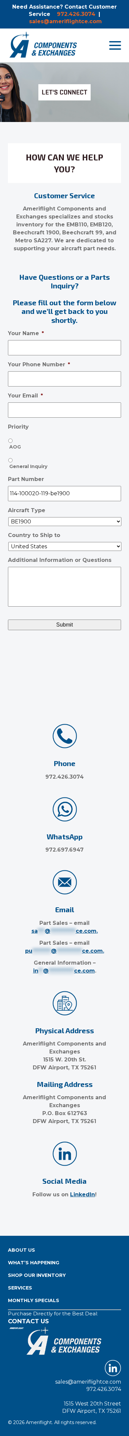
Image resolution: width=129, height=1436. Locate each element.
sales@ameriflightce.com (65, 21)
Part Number (26, 479)
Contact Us (28, 1321)
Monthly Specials (33, 1300)
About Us (21, 1250)
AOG (15, 447)
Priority (18, 427)
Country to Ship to (34, 535)
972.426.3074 (76, 14)
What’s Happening (33, 1263)
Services (20, 1288)
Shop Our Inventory (37, 1275)
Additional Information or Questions (59, 560)
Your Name (26, 333)
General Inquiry (28, 466)
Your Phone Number (39, 364)
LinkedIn (82, 1194)
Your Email (25, 395)
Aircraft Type (26, 510)
